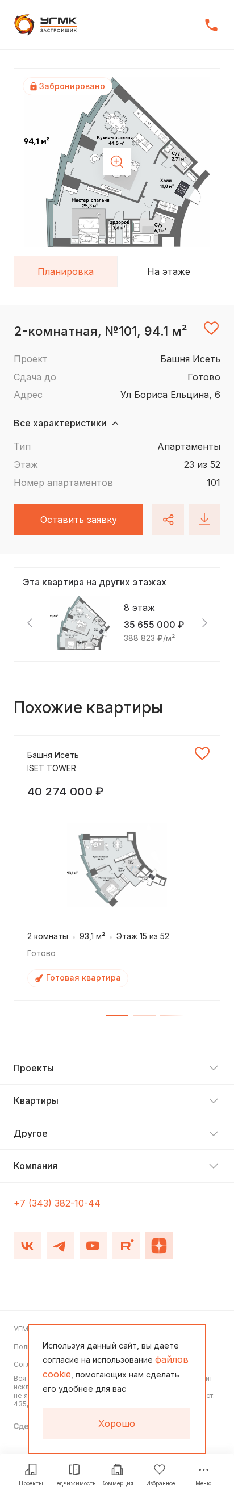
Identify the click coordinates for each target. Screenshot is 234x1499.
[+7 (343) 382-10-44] (211, 25)
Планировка (65, 271)
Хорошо (116, 1423)
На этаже (168, 271)
